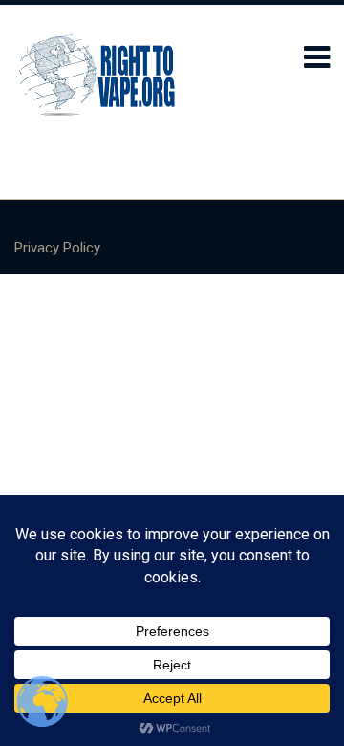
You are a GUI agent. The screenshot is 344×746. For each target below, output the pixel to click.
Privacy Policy (57, 247)
